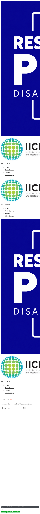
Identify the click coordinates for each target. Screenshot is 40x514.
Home (7, 167)
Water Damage (9, 175)
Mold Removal (9, 170)
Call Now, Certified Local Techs (10, 512)
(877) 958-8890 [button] (5, 163)
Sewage (7, 172)
